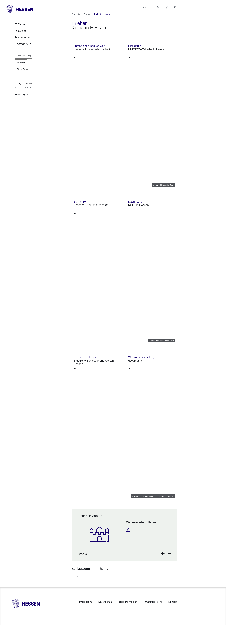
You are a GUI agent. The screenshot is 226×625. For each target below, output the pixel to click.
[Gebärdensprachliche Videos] (167, 7)
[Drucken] (91, 34)
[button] (163, 553)
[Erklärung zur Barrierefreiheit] (175, 7)
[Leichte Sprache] (158, 7)
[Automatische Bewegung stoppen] (16, 83)
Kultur (75, 577)
